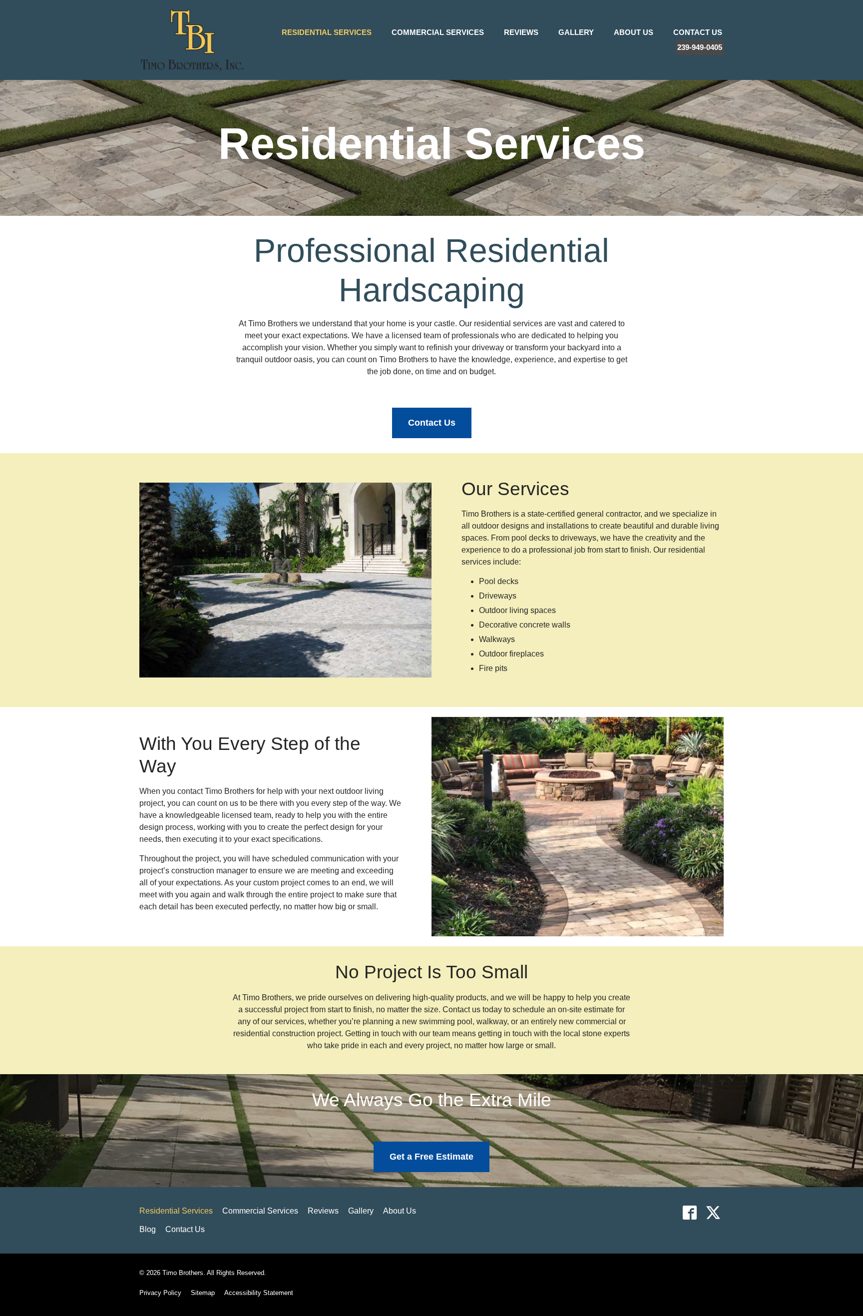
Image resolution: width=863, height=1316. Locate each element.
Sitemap (203, 1293)
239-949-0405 (699, 47)
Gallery (576, 32)
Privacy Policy (160, 1293)
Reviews (521, 32)
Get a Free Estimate (431, 1157)
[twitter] (713, 1213)
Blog (147, 1229)
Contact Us (697, 32)
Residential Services (327, 32)
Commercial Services (438, 32)
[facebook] (689, 1213)
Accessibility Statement (258, 1293)
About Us (633, 32)
